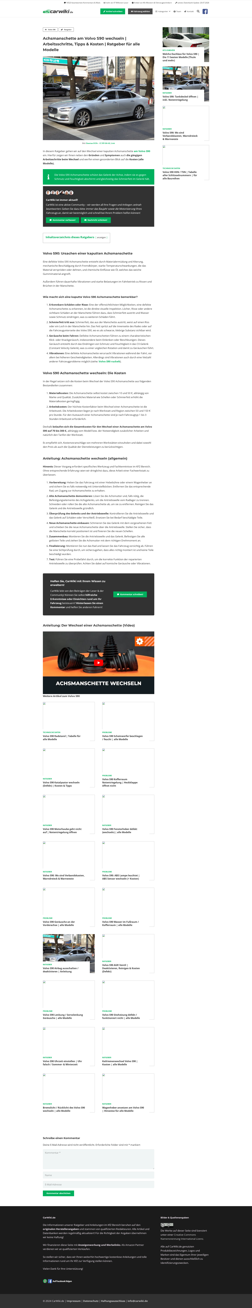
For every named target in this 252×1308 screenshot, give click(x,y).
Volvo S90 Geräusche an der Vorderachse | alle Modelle (59, 923)
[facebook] (205, 11)
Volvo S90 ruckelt (109, 361)
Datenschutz (90, 1301)
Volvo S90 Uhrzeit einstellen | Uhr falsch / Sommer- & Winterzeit (62, 1063)
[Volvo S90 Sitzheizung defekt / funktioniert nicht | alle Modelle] (128, 982)
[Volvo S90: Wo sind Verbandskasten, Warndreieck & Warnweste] (69, 843)
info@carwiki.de (138, 1301)
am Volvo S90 (142, 151)
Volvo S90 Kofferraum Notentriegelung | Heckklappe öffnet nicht (120, 782)
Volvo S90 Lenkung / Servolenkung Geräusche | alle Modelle (63, 1016)
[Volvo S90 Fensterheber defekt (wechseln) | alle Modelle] (128, 796)
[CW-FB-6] (57, 1281)
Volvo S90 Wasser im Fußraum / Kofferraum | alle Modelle (120, 923)
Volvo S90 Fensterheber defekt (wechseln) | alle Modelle (119, 830)
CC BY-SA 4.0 (104, 143)
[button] (198, 11)
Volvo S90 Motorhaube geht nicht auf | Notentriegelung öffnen (62, 830)
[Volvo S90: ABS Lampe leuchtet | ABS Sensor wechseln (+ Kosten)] (128, 843)
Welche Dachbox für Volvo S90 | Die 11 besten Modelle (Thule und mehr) (181, 57)
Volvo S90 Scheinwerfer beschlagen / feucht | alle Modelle (122, 737)
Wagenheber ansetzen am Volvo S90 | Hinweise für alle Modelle (123, 1109)
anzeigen (101, 237)
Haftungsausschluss (113, 1301)
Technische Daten (51, 732)
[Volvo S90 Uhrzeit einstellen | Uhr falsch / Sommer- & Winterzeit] (69, 1029)
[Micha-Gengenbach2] (57, 193)
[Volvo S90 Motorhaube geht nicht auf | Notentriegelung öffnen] (69, 796)
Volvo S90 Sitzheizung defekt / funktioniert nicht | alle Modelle (121, 1016)
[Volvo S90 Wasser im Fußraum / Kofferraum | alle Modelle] (128, 889)
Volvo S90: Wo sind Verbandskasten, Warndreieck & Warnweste (64, 877)
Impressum (74, 1301)
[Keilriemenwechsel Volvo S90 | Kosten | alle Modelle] (128, 1029)
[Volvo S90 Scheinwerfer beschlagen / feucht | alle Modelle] (128, 704)
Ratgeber (47, 779)
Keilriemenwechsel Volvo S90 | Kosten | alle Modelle (120, 1063)
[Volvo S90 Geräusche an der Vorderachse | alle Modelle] (69, 889)
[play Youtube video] (98, 662)
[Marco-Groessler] (62, 193)
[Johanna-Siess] (66, 193)
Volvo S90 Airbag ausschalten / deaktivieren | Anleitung (60, 970)
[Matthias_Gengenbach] (48, 193)
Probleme (107, 732)
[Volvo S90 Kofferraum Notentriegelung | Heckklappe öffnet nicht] (128, 750)
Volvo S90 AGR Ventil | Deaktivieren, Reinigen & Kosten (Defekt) (121, 968)
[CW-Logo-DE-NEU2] (58, 11)
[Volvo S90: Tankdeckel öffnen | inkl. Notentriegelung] (186, 68)
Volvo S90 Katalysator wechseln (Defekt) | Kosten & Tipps (61, 784)
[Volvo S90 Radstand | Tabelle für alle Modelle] (69, 704)
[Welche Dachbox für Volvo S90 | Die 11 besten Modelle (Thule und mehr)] (186, 29)
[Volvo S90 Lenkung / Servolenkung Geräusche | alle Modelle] (69, 982)
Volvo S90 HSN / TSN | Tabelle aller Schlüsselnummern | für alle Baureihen (180, 175)
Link (113, 143)
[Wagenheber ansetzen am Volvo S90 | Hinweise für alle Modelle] (128, 1075)
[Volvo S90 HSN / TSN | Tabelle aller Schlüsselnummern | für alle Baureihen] (186, 147)
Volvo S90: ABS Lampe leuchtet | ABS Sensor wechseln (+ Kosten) (121, 877)
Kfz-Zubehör (169, 50)
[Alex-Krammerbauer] (71, 193)
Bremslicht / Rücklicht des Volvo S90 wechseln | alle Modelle (64, 1109)
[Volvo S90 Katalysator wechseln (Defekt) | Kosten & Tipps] (69, 750)
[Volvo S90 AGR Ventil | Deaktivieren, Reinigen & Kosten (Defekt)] (128, 936)
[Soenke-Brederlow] (53, 193)
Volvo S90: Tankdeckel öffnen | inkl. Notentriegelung (180, 98)
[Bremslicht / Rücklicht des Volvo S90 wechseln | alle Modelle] (69, 1075)
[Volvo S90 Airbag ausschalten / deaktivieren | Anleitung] (69, 936)
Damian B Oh (92, 143)
